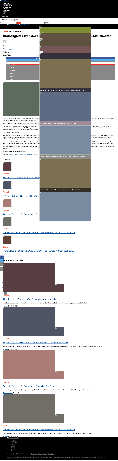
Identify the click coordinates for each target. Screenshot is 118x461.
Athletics (7, 7)
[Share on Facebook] (59, 257)
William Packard (8, 49)
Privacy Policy (42, 454)
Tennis (5, 12)
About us (51, 454)
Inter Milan (22, 154)
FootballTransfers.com (19, 151)
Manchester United (31, 154)
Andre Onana (14, 154)
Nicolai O (5, 306)
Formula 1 (7, 10)
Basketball (7, 5)
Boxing (5, 9)
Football (7, 4)
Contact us (34, 454)
